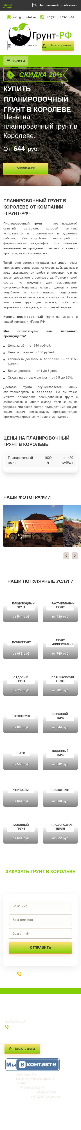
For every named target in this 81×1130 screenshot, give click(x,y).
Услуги (18, 61)
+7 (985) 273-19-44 (60, 17)
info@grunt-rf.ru (24, 17)
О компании (26, 168)
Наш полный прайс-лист (58, 5)
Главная (13, 1011)
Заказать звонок (25, 1048)
